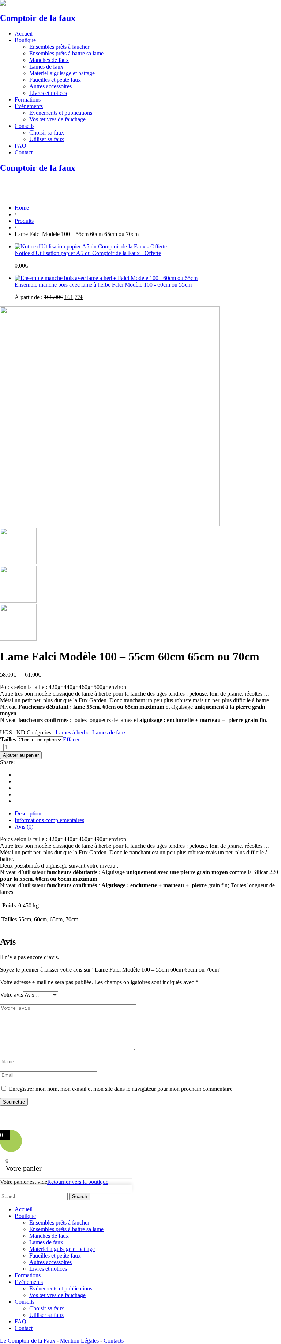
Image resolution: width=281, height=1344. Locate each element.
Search (79, 1196)
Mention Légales (79, 1340)
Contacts (114, 1340)
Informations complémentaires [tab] (49, 820)
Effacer (71, 739)
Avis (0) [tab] (24, 827)
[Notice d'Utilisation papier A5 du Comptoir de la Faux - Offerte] (91, 246)
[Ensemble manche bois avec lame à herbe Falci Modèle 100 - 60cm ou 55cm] (106, 278)
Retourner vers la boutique (77, 1182)
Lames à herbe (72, 732)
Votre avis (11, 994)
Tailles (8, 739)
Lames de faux (109, 732)
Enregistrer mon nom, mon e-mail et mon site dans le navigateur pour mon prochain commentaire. (121, 1089)
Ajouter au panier (21, 755)
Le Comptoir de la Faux (27, 1340)
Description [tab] (28, 813)
